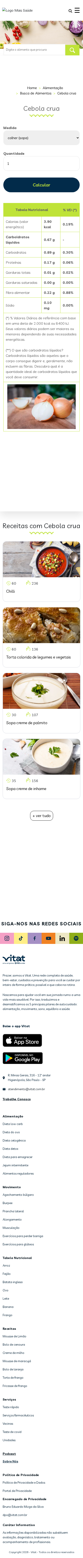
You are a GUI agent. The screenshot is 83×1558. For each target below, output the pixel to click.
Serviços (9, 1399)
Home (32, 88)
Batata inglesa (13, 1282)
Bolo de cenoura (14, 1345)
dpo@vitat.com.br (15, 1515)
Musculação (11, 1228)
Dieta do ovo (11, 1132)
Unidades (9, 1440)
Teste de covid (12, 1432)
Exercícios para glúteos (18, 1244)
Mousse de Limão (14, 1336)
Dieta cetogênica (14, 1140)
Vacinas (8, 1424)
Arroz (6, 1265)
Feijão (7, 1274)
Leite (6, 1299)
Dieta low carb (13, 1124)
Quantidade (13, 153)
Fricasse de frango (15, 1386)
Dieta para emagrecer (18, 1157)
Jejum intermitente (15, 1165)
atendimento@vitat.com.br (26, 1089)
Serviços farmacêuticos (18, 1415)
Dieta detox (10, 1149)
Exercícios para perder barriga (23, 1236)
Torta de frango (13, 1378)
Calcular (41, 185)
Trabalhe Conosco (17, 1099)
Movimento (12, 1187)
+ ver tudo (42, 815)
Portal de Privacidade (17, 1491)
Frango (7, 1315)
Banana (8, 1307)
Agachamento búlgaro (18, 1195)
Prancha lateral (13, 1211)
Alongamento (12, 1219)
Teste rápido (11, 1407)
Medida (9, 127)
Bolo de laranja (13, 1369)
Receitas (9, 1329)
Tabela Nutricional (17, 1258)
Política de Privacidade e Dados (24, 1483)
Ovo (5, 1290)
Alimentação (53, 88)
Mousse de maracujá (17, 1361)
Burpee (7, 1203)
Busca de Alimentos (36, 93)
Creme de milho (13, 1353)
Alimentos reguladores (18, 1173)
